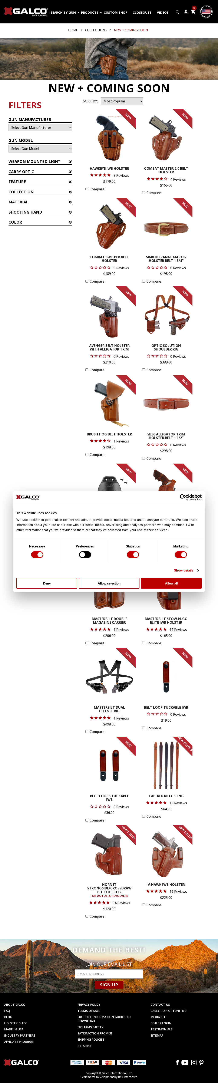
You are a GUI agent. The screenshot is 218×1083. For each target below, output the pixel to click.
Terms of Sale (88, 1011)
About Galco (14, 1005)
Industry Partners (19, 1035)
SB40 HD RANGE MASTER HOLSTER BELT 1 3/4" (166, 259)
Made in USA (13, 1029)
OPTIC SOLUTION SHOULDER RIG (166, 348)
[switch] (85, 554)
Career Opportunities (168, 1011)
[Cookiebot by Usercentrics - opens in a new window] (183, 497)
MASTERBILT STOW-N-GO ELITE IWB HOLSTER (166, 621)
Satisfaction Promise (95, 1033)
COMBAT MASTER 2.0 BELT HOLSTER (166, 171)
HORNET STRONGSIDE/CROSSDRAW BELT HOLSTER (109, 890)
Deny (47, 583)
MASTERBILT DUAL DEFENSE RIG (109, 710)
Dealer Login (161, 1023)
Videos (163, 12)
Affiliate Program (19, 1042)
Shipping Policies (90, 1039)
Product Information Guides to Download (104, 1019)
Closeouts (142, 12)
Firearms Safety (90, 1027)
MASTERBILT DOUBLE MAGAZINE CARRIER (109, 621)
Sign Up (109, 985)
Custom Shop (115, 12)
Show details (183, 570)
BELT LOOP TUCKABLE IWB (166, 708)
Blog (8, 1017)
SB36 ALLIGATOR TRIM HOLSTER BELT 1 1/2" (166, 436)
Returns (84, 1046)
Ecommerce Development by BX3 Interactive (109, 1077)
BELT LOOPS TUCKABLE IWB (109, 798)
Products (89, 12)
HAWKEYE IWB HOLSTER (109, 169)
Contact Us (160, 1005)
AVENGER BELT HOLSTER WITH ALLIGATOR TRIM (109, 348)
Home (73, 30)
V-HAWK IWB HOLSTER (166, 885)
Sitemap (157, 1035)
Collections (96, 30)
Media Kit (158, 1017)
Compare (97, 189)
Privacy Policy (88, 1005)
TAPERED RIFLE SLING (166, 796)
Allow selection (109, 583)
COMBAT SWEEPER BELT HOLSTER (109, 259)
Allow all (171, 583)
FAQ (7, 1011)
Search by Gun (63, 12)
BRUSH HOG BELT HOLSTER (109, 434)
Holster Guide (15, 1023)
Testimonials (161, 1029)
